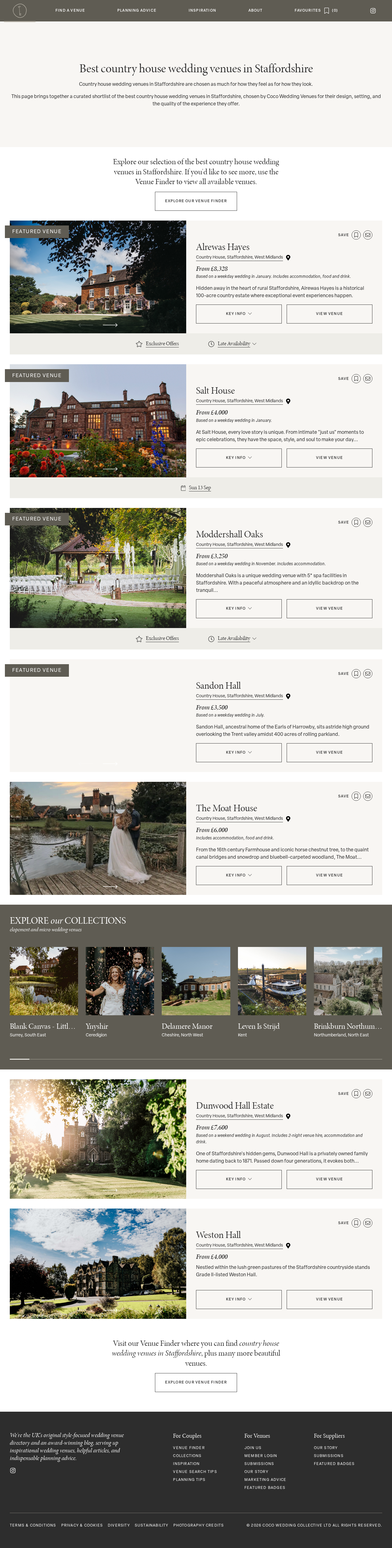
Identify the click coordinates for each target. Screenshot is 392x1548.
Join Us (253, 1448)
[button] (70, 10)
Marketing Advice (265, 1480)
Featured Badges (264, 1488)
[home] (20, 10)
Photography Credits (198, 1525)
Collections (187, 1456)
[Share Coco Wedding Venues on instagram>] (13, 1470)
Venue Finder (196, 201)
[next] (110, 325)
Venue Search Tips (195, 1472)
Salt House (215, 390)
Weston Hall (218, 1234)
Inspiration (186, 1464)
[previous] (85, 325)
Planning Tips (189, 1480)
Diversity (119, 1525)
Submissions (259, 1464)
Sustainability (151, 1525)
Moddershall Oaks (229, 534)
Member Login (260, 1456)
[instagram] (373, 10)
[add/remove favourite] (356, 235)
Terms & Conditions (33, 1525)
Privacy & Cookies (82, 1525)
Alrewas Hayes (223, 246)
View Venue (329, 314)
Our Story (256, 1472)
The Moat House (226, 808)
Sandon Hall (218, 685)
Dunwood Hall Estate (235, 1105)
